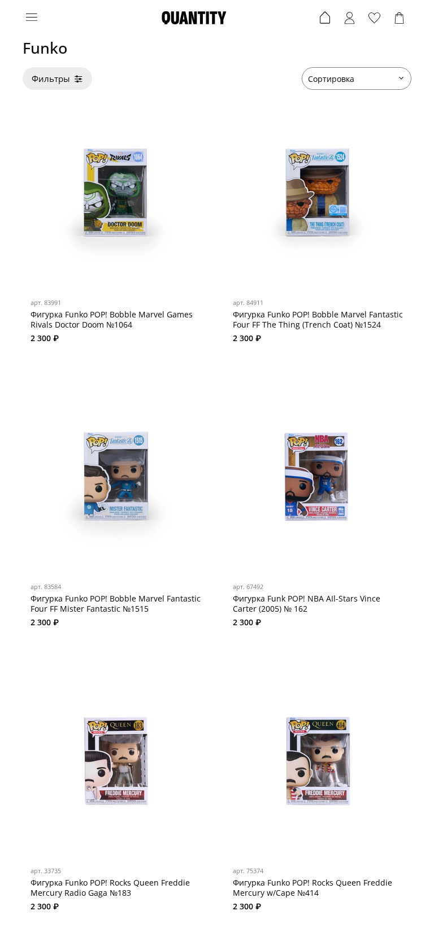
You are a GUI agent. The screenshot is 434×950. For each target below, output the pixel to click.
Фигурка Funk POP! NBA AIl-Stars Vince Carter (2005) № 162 (306, 603)
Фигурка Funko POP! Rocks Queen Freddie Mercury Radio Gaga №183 (110, 887)
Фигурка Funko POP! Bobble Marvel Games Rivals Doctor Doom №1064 (112, 319)
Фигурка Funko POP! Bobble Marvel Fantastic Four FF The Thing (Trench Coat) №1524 (318, 319)
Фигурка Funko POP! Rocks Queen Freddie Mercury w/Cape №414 (312, 887)
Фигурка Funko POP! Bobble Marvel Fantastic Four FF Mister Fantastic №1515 (116, 603)
